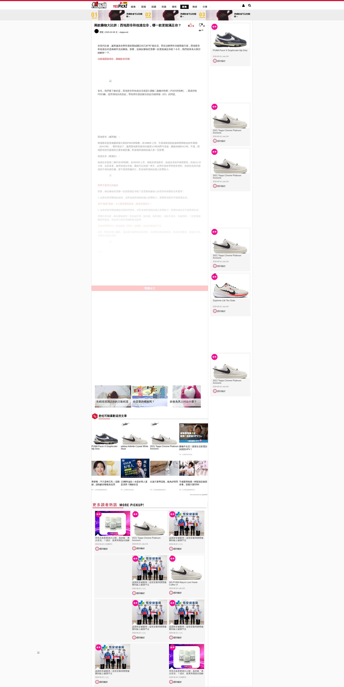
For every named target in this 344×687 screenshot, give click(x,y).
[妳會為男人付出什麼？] (186, 396)
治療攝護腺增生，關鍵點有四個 (114, 59)
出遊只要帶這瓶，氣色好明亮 (164, 482)
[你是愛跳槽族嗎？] (149, 396)
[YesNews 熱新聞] (98, 9)
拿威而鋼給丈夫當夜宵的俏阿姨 (114, 257)
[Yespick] (121, 7)
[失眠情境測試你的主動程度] (113, 396)
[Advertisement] (150, 69)
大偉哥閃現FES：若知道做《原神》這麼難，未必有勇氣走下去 (129, 226)
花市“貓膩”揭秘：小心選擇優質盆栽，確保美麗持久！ (125, 204)
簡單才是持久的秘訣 (108, 185)
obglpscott (123, 32)
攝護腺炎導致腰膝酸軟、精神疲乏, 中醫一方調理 (122, 264)
